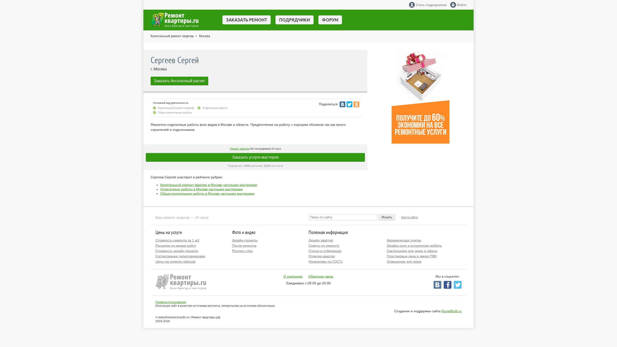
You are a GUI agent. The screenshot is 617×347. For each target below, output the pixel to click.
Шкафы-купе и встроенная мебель (414, 245)
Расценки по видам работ (175, 245)
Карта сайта (409, 217)
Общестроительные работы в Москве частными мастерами (207, 193)
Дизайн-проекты (245, 240)
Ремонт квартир (239, 148)
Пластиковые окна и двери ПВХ (411, 256)
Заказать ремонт (246, 19)
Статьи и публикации (325, 251)
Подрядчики (294, 19)
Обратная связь (320, 276)
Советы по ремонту (323, 245)
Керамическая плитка (404, 240)
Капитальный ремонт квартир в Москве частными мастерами (208, 185)
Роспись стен (242, 251)
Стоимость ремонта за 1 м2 (177, 240)
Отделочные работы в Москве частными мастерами (201, 189)
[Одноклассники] (356, 104)
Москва (204, 36)
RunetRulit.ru (452, 311)
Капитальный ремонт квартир (172, 36)
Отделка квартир (321, 256)
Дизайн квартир (320, 240)
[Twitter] (349, 104)
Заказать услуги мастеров (255, 157)
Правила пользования (170, 302)
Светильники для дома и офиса (412, 251)
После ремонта (244, 245)
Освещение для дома (404, 261)
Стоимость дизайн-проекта (176, 251)
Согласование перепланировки (180, 256)
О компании (292, 276)
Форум (330, 19)
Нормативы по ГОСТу (325, 261)
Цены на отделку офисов (175, 261)
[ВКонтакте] (342, 104)
